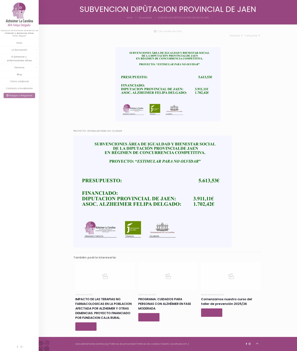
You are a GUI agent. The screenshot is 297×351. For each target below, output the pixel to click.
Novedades (145, 17)
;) (188, 343)
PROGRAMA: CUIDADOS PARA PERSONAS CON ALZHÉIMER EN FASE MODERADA (164, 304)
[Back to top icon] (257, 343)
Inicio (130, 17)
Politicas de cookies (148, 343)
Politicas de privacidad (122, 343)
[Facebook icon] (17, 346)
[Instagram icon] (21, 346)
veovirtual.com (178, 343)
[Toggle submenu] (36, 49)
